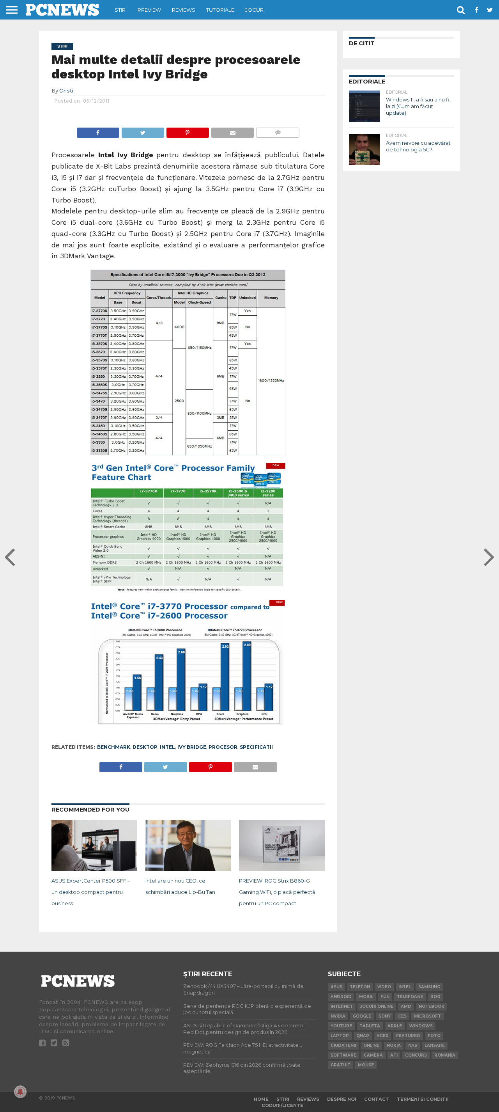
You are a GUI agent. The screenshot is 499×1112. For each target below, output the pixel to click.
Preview (149, 10)
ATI (394, 1055)
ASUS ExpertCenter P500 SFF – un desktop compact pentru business (90, 892)
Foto (434, 1035)
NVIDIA (338, 1016)
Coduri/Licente (282, 1105)
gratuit (340, 1065)
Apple (395, 1026)
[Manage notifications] (20, 1091)
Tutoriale (220, 10)
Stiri (121, 10)
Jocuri (255, 10)
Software (343, 1055)
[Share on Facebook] (98, 130)
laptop (340, 1035)
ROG (435, 996)
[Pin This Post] (187, 130)
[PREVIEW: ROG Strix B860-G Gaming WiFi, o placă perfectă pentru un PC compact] (282, 869)
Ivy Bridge (191, 747)
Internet (342, 1006)
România (444, 1055)
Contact (376, 1099)
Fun (384, 996)
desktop (145, 747)
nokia (394, 1045)
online (371, 1045)
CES (402, 1016)
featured (408, 1035)
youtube (341, 1026)
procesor (223, 747)
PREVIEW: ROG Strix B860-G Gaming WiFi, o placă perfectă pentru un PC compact (277, 892)
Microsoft (427, 1016)
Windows (421, 1026)
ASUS (336, 986)
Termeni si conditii (423, 1099)
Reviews (183, 10)
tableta (369, 1026)
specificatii (256, 747)
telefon (360, 986)
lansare (435, 1045)
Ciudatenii (343, 1045)
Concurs (416, 1055)
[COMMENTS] (277, 130)
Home (261, 1099)
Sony (385, 1016)
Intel (167, 747)
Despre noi (341, 1099)
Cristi (66, 90)
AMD (406, 1006)
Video (384, 986)
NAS (412, 1045)
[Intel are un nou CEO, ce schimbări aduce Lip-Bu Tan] (188, 869)
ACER (383, 1035)
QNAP (362, 1035)
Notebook (431, 1006)
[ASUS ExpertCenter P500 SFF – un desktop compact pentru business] (94, 869)
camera (373, 1055)
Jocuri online (376, 1006)
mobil (366, 996)
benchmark (113, 747)
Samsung (429, 986)
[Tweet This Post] (142, 130)
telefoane (410, 996)
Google (362, 1016)
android (341, 996)
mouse (366, 1065)
